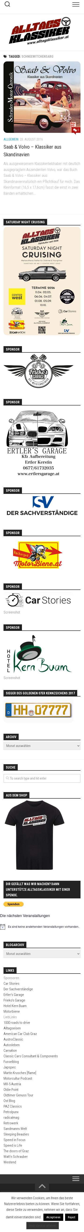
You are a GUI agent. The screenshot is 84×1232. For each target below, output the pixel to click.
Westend (10, 1162)
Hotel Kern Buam (15, 1006)
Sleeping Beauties (16, 1134)
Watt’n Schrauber (16, 1157)
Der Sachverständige (18, 989)
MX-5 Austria (12, 1084)
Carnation (10, 1050)
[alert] (42, 927)
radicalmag (11, 1117)
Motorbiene (12, 1011)
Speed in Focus (14, 1140)
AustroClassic (13, 1039)
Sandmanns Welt (15, 1129)
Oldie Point (11, 1090)
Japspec (10, 1067)
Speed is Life (13, 1145)
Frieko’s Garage (14, 1000)
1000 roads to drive (17, 1023)
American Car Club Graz (20, 1034)
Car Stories (11, 983)
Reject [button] (71, 1217)
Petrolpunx (11, 1112)
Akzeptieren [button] (53, 1217)
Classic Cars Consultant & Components (31, 1056)
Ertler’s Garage (14, 995)
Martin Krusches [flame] (20, 1073)
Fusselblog (11, 1062)
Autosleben (12, 1045)
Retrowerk (11, 1123)
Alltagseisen (12, 1028)
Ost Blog (9, 1101)
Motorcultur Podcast (18, 1078)
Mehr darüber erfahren (42, 1225)
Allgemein (11, 139)
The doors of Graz (16, 1151)
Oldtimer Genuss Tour (18, 1095)
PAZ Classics (13, 1106)
